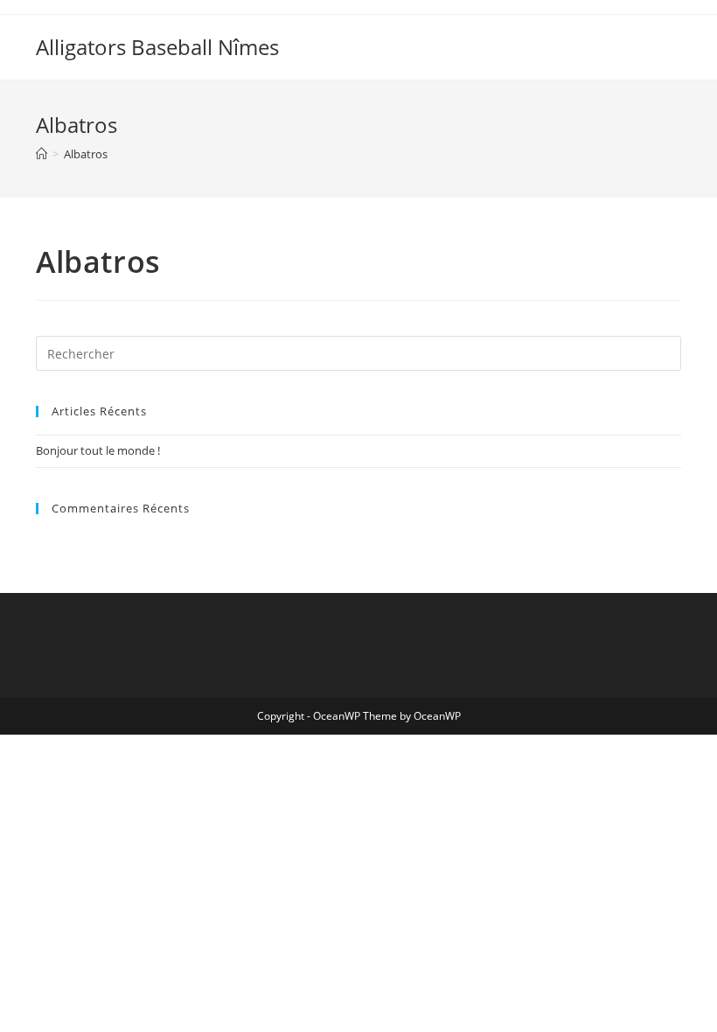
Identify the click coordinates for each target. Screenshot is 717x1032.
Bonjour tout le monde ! (98, 450)
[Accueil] (41, 154)
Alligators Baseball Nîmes (157, 46)
